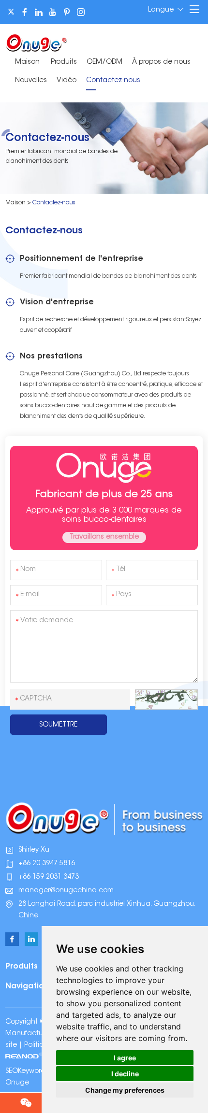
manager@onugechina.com (66, 890)
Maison (27, 62)
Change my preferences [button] (124, 1090)
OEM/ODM (104, 62)
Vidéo (66, 80)
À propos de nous (161, 62)
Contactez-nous (113, 80)
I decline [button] (125, 1074)
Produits (64, 62)
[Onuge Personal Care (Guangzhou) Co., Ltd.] (36, 42)
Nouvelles (31, 80)
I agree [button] (125, 1058)
